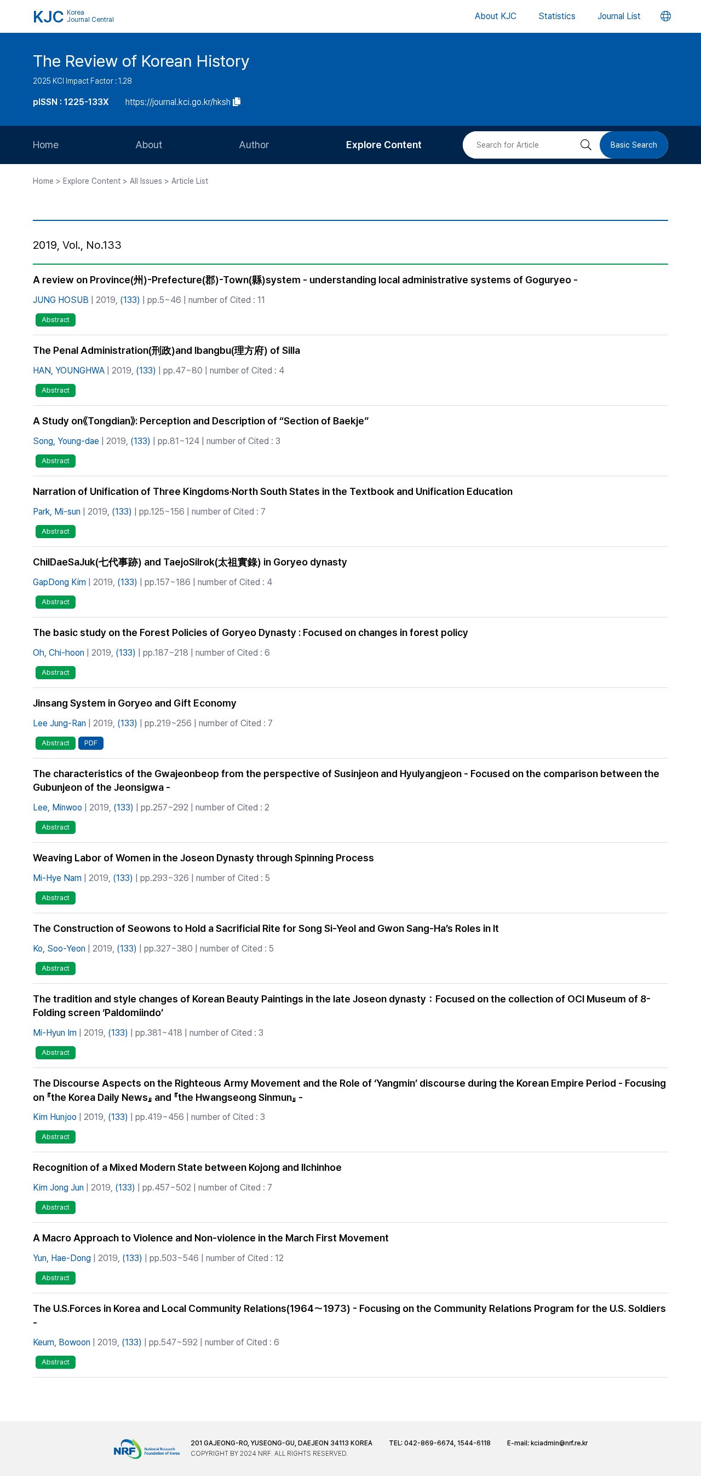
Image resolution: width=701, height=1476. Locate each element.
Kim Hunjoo (55, 1117)
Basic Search (634, 145)
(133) (130, 300)
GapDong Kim (59, 582)
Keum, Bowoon (61, 1342)
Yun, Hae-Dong (62, 1258)
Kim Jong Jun (58, 1187)
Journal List (619, 16)
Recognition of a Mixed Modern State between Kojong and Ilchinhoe (187, 1167)
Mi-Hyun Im (55, 1033)
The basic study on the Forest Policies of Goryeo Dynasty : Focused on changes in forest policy (250, 632)
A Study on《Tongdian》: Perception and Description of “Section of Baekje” (201, 421)
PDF (90, 743)
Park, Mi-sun (57, 511)
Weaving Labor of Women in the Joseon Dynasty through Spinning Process (203, 858)
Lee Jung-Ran (59, 723)
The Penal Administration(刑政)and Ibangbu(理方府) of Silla (166, 350)
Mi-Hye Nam (57, 878)
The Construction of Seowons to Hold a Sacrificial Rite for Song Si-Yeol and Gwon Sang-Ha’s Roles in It (266, 928)
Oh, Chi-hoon (58, 652)
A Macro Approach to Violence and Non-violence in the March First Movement (211, 1238)
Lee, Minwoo (57, 807)
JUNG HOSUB (61, 300)
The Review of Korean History (141, 61)
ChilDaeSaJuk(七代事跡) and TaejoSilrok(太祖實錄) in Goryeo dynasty (190, 562)
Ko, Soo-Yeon (59, 948)
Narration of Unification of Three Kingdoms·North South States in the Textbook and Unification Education (273, 491)
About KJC (495, 16)
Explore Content (384, 144)
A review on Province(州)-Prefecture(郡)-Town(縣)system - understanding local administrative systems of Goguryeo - (305, 279)
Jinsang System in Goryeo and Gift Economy (135, 703)
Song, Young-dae (66, 441)
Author (254, 144)
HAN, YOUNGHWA (69, 370)
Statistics (557, 16)
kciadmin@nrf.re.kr (559, 1443)
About (148, 144)
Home (46, 144)
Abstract (56, 320)
